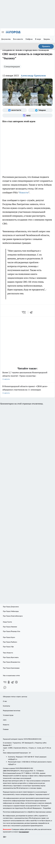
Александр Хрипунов (33, 75)
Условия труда (8, 715)
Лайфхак (29, 39)
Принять (46, 46)
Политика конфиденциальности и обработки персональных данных (27, 812)
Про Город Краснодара (11, 668)
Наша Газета (7, 622)
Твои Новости (8, 653)
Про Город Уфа (8, 647)
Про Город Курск (9, 637)
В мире (38, 39)
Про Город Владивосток (11, 662)
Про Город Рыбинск (10, 642)
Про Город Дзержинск (11, 607)
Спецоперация (12, 66)
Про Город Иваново (10, 627)
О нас (5, 701)
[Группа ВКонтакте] (14, 110)
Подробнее (47, 808)
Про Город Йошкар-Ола (11, 631)
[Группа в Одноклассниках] (9, 682)
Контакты (6, 706)
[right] (52, 39)
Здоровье (47, 39)
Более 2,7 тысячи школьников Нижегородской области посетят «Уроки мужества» (24, 375)
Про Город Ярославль (11, 657)
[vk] (24, 312)
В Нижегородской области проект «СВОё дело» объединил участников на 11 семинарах (25, 389)
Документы (6, 39)
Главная (5, 729)
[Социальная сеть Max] (27, 115)
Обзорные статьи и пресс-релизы (15, 697)
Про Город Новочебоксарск (13, 616)
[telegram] (32, 312)
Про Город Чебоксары (11, 611)
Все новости (18, 39)
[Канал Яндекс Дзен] (16, 682)
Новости (23, 192)
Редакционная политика (11, 710)
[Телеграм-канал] (40, 110)
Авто (4, 720)
